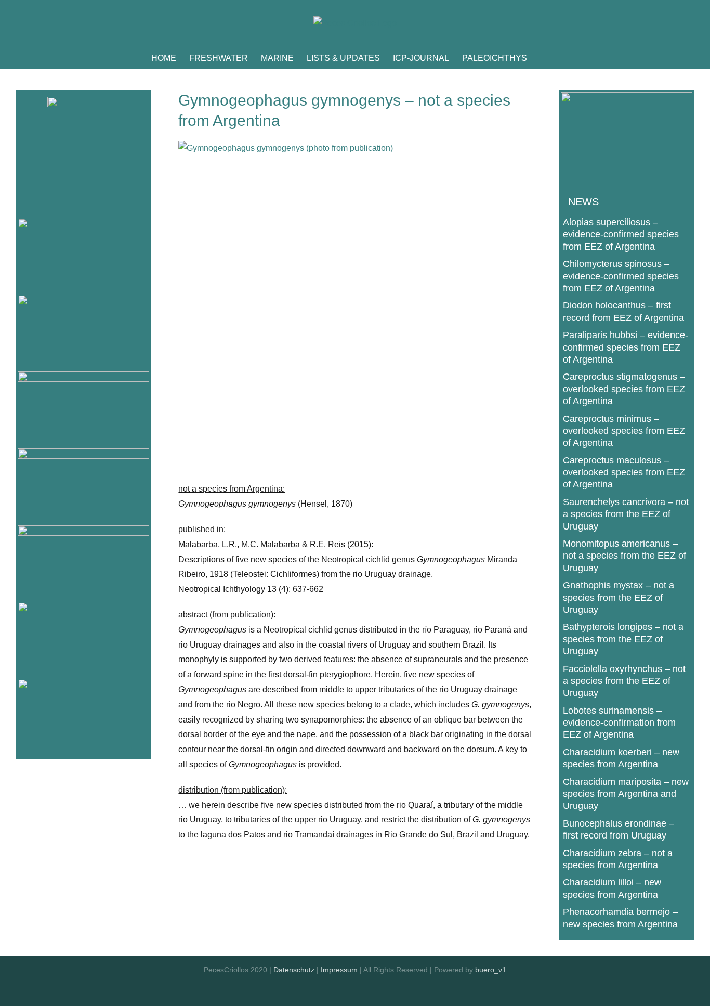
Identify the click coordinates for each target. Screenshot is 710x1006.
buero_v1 (490, 969)
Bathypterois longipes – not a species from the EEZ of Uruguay (623, 639)
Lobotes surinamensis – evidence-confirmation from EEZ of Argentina (619, 722)
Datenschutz (293, 969)
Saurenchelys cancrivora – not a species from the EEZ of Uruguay (626, 514)
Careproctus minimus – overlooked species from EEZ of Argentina (624, 431)
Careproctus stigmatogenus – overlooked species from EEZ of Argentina (624, 388)
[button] (543, 58)
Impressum (339, 969)
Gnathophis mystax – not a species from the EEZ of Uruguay (618, 597)
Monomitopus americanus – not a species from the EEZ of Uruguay (624, 555)
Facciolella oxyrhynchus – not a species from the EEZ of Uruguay (624, 681)
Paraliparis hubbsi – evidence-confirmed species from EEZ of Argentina (625, 347)
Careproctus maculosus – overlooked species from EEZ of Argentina (624, 472)
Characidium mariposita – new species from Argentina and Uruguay (626, 794)
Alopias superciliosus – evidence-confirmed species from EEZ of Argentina (621, 234)
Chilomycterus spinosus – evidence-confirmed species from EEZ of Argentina (621, 276)
